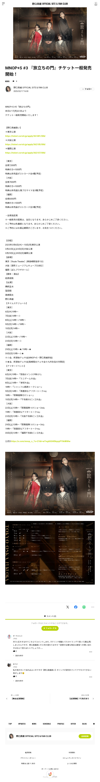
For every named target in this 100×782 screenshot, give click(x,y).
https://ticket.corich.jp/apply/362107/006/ (25, 153)
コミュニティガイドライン (72, 758)
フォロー (88, 89)
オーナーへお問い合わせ (50, 769)
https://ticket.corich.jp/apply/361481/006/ (25, 136)
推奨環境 (28, 753)
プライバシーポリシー (28, 758)
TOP (10, 723)
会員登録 (85, 736)
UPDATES (22, 723)
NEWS (7, 81)
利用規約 (72, 753)
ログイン (96, 4)
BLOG (84, 723)
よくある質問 (72, 763)
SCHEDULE (47, 723)
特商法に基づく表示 (28, 763)
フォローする (51, 628)
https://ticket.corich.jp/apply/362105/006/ (25, 144)
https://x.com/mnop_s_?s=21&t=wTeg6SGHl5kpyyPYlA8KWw (40, 441)
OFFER (73, 723)
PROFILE (60, 723)
